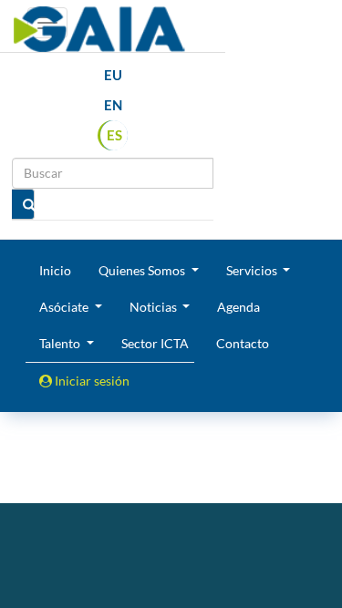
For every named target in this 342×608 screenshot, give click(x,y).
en (113, 105)
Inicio (55, 270)
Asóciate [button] (65, 306)
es (114, 135)
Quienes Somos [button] (143, 270)
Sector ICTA (155, 343)
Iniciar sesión (91, 380)
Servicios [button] (253, 270)
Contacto (242, 343)
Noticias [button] (155, 306)
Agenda (238, 306)
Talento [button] (61, 343)
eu (113, 75)
